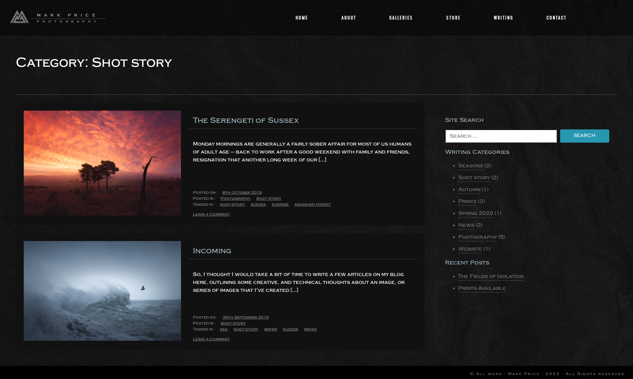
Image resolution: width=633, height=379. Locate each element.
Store (453, 17)
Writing (503, 17)
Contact (557, 17)
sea (223, 329)
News (466, 225)
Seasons (470, 166)
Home (302, 17)
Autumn (469, 189)
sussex (258, 204)
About (349, 17)
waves (310, 329)
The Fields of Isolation (491, 276)
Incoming (212, 250)
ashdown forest (312, 204)
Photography (235, 198)
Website (470, 249)
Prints (467, 201)
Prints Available (482, 288)
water (270, 329)
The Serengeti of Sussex (246, 120)
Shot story (268, 198)
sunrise (280, 204)
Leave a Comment (211, 214)
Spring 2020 (475, 213)
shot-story (232, 204)
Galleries (401, 17)
